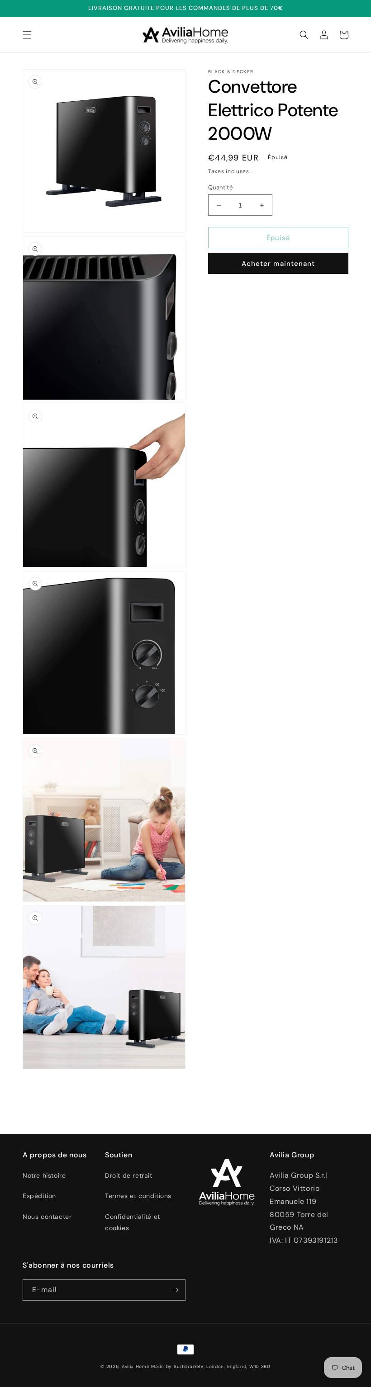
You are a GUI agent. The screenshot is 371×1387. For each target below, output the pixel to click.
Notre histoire (44, 1175)
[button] (27, 35)
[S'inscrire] (175, 1290)
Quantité (220, 187)
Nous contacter (47, 1216)
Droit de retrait (128, 1175)
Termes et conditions (138, 1196)
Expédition (39, 1196)
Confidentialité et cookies (132, 1222)
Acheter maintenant (278, 263)
